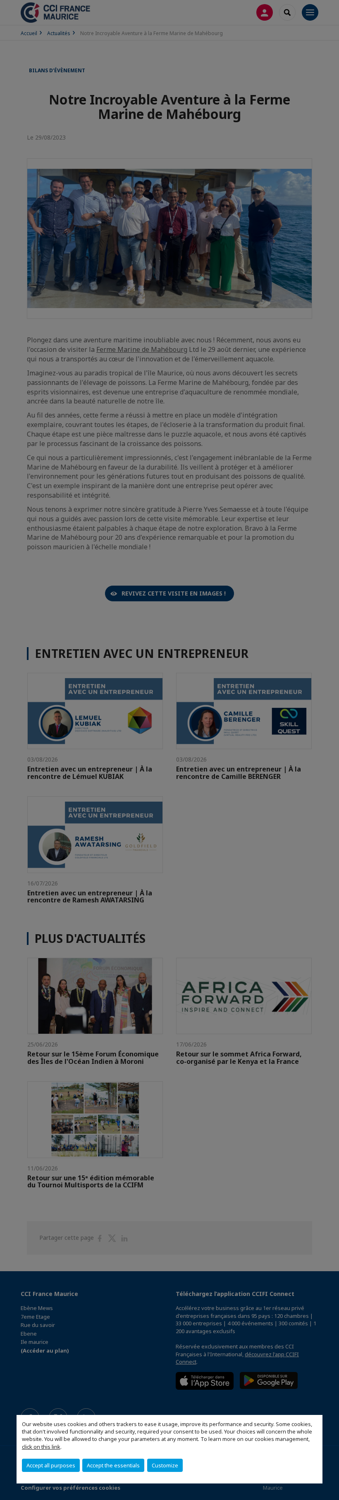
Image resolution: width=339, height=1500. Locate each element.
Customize (165, 1465)
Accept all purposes (50, 1465)
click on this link (41, 1446)
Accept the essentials (113, 1465)
